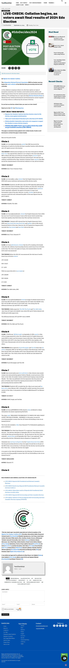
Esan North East (20, 223)
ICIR (37, 549)
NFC (12, 108)
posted (23, 144)
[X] (12, 68)
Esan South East (11, 223)
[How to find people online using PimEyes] (51, 52)
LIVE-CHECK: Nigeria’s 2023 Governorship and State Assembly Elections (24, 495)
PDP (24, 582)
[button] (62, 0)
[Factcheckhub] (6, 3)
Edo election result (11, 580)
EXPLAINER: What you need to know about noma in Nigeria (59, 87)
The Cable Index (37, 309)
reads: (8, 415)
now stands (20, 271)
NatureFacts (8, 545)
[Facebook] (9, 68)
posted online (11, 436)
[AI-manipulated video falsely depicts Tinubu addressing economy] (51, 95)
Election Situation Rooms (36, 95)
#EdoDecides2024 (14, 578)
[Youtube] (66, 626)
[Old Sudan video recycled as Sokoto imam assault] (51, 103)
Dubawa (27, 540)
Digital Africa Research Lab (17, 551)
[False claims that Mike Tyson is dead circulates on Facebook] (51, 70)
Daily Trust (4, 153)
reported (36, 159)
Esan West (21, 227)
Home (2, 8)
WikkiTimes (19, 547)
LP (27, 580)
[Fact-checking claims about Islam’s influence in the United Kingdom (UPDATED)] (51, 60)
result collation (11, 84)
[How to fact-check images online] (51, 45)
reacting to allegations (16, 442)
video (17, 425)
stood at (15, 256)
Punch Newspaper (24, 347)
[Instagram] (57, 626)
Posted (23, 299)
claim (29, 410)
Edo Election (38, 578)
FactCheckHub (7, 25)
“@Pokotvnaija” (18, 334)
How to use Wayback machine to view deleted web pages (59, 38)
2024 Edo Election (25, 578)
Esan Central (12, 227)
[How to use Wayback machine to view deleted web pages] (51, 36)
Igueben (29, 223)
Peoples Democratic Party (33, 442)
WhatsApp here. (19, 108)
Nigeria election (37, 580)
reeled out (40, 188)
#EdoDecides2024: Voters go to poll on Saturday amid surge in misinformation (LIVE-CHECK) (23, 126)
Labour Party (21, 580)
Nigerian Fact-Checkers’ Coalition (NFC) (11, 534)
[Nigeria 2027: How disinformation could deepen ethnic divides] (51, 112)
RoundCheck (36, 543)
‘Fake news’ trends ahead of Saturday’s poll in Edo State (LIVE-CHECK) (24, 118)
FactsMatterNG (15, 549)
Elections (7, 8)
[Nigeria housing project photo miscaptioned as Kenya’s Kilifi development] (51, 121)
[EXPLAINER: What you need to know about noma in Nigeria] (51, 86)
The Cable (31, 545)
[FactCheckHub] (2, 25)
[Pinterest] (15, 68)
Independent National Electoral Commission (16, 82)
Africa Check (5, 543)
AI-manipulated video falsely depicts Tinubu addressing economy (60, 96)
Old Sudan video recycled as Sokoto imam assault (59, 105)
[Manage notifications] (66, 665)
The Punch (27, 309)
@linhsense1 (14, 245)
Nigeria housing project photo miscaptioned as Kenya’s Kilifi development (58, 124)
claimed (20, 179)
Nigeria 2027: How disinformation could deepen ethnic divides (59, 114)
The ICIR (22, 309)
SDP (42, 582)
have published (23, 373)
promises (35, 155)
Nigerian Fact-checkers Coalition (13, 582)
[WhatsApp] (19, 68)
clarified (31, 192)
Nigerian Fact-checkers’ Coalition (11, 78)
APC (32, 578)
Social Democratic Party (24, 584)
